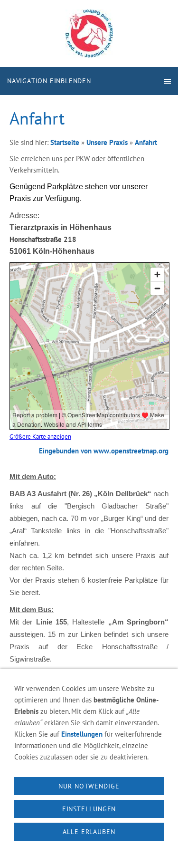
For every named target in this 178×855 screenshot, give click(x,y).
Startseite (64, 142)
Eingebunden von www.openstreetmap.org (104, 450)
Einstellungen (82, 734)
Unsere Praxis (107, 142)
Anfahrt (146, 142)
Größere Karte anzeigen (40, 436)
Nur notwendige (89, 786)
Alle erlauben (89, 831)
